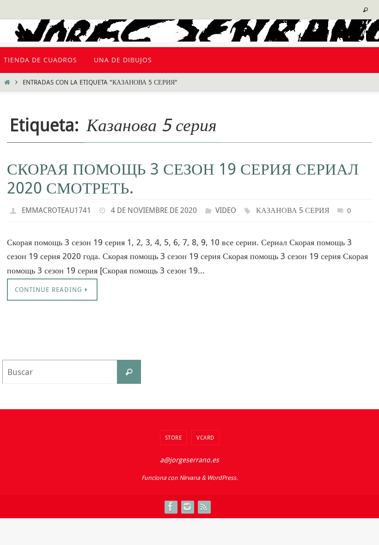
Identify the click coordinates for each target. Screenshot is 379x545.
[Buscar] (129, 369)
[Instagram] (187, 504)
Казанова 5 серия (293, 209)
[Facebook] (171, 504)
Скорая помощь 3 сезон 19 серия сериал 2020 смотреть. (183, 178)
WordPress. (222, 475)
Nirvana (189, 475)
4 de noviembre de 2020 (154, 209)
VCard (205, 435)
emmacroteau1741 (56, 209)
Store (173, 435)
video (225, 209)
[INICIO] (7, 82)
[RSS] (204, 504)
